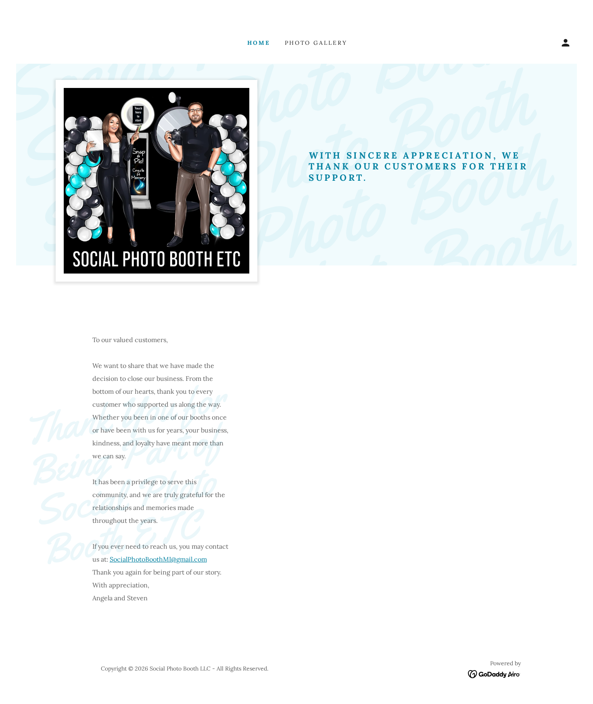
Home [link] (258, 42)
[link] (494, 673)
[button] (566, 43)
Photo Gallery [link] (316, 42)
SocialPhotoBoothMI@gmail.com (158, 559)
